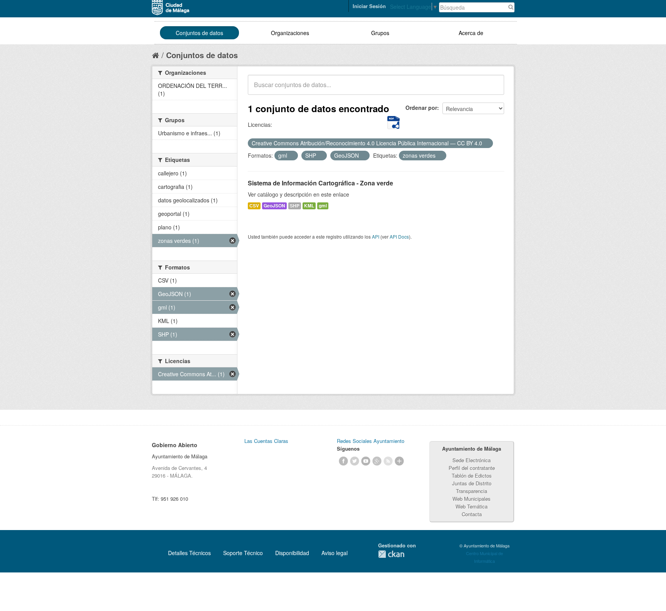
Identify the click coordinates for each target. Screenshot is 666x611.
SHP (294, 205)
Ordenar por (421, 107)
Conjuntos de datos (199, 33)
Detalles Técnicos (189, 553)
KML (309, 205)
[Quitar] (486, 143)
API (375, 236)
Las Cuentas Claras (266, 440)
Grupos (380, 33)
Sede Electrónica (471, 460)
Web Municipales (471, 498)
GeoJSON (274, 205)
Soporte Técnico (243, 553)
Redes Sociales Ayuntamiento (370, 440)
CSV (254, 205)
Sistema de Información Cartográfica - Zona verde (320, 182)
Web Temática (472, 506)
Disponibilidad (292, 553)
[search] (493, 89)
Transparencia (471, 491)
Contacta (472, 514)
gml (323, 205)
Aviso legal (334, 553)
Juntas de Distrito (471, 483)
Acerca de (471, 33)
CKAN (391, 554)
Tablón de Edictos (472, 475)
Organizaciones (290, 33)
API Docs (399, 236)
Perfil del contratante (472, 467)
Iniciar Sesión (369, 6)
